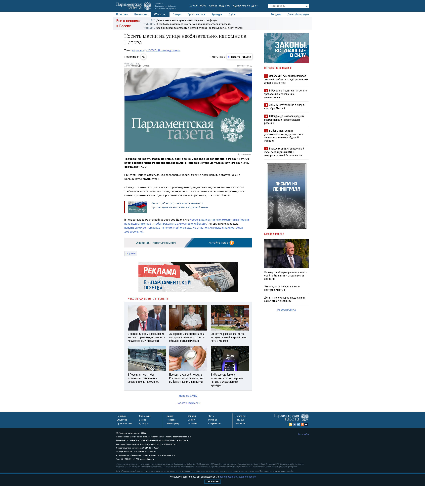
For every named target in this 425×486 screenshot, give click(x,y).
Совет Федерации (298, 14)
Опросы (192, 416)
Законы (213, 5)
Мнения (191, 420)
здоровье (130, 253)
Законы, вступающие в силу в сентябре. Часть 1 (284, 106)
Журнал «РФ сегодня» (245, 5)
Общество (160, 14)
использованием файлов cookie (237, 476)
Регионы (212, 420)
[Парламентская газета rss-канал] (291, 424)
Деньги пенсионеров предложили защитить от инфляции (183, 20)
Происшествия (196, 14)
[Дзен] (246, 57)
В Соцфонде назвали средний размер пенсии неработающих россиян (187, 24)
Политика (122, 14)
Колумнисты (214, 423)
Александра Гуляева (140, 66)
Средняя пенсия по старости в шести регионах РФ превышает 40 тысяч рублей (193, 28)
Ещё (230, 14)
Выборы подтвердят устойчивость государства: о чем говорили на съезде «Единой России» (283, 135)
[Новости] (234, 57)
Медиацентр (173, 423)
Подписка (224, 5)
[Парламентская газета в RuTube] (306, 424)
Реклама (240, 420)
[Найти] (306, 6)
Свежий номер (198, 5)
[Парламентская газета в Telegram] (298, 424)
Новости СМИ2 (188, 395)
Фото (211, 416)
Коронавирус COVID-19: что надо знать (156, 50)
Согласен (212, 481)
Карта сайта (303, 434)
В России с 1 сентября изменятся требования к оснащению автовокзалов (286, 94)
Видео (170, 416)
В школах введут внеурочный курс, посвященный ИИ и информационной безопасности (284, 152)
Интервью (193, 423)
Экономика (141, 14)
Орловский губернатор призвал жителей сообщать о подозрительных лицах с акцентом (286, 79)
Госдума (276, 14)
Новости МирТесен (188, 403)
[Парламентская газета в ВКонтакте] (294, 424)
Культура (217, 14)
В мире (177, 14)
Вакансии (240, 423)
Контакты (241, 416)
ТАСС (249, 66)
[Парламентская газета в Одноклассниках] (302, 424)
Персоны (171, 420)
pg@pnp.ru (149, 459)
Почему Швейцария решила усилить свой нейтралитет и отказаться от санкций (285, 275)
